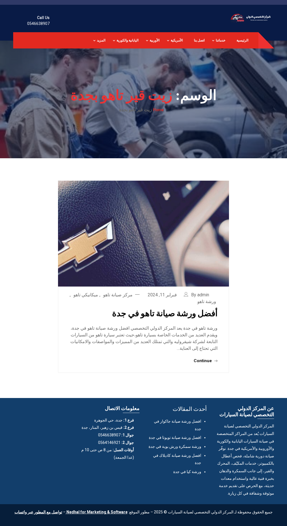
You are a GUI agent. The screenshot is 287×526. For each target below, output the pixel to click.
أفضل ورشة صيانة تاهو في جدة (164, 313)
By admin (200, 294)
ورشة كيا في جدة (187, 471)
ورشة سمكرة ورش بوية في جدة (175, 446)
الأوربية (154, 40)
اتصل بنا (199, 40)
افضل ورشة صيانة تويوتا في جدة (175, 437)
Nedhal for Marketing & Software (97, 512)
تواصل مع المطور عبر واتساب (38, 512)
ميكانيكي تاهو (85, 294)
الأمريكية (177, 40)
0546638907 (38, 23)
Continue (203, 360)
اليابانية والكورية (127, 40)
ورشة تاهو (206, 301)
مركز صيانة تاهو (118, 294)
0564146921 (109, 442)
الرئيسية (242, 40)
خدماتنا (220, 40)
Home (158, 109)
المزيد (101, 40)
